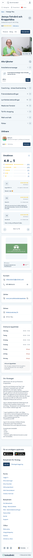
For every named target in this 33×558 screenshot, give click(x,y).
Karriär (5, 516)
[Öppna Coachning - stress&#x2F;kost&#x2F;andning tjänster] (30, 88)
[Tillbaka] (3, 3)
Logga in (5, 477)
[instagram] (4, 548)
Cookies (5, 535)
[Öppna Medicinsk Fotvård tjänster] (30, 105)
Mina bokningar (8, 480)
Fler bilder (25, 53)
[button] (16, 77)
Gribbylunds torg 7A (12, 312)
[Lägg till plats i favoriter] (30, 18)
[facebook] (11, 548)
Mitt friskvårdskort (8, 490)
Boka (28, 80)
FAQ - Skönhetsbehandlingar (12, 510)
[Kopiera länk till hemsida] (27, 298)
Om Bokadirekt (7, 503)
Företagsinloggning (17, 464)
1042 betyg (16, 25)
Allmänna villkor (8, 539)
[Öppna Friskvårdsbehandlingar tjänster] (30, 94)
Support (5, 519)
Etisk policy (6, 529)
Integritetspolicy (8, 532)
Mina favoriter (7, 484)
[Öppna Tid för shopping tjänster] (30, 111)
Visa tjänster (25, 32)
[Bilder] (16, 248)
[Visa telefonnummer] (27, 284)
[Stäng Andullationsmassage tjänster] (30, 67)
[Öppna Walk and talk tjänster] (30, 117)
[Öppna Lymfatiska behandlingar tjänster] (30, 99)
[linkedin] (7, 548)
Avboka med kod (8, 493)
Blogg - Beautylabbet (9, 506)
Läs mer (6, 464)
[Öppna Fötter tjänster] (30, 123)
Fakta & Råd (6, 513)
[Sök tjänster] (30, 61)
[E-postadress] (17, 279)
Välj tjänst (26, 144)
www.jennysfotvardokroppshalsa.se (17, 298)
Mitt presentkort (8, 487)
